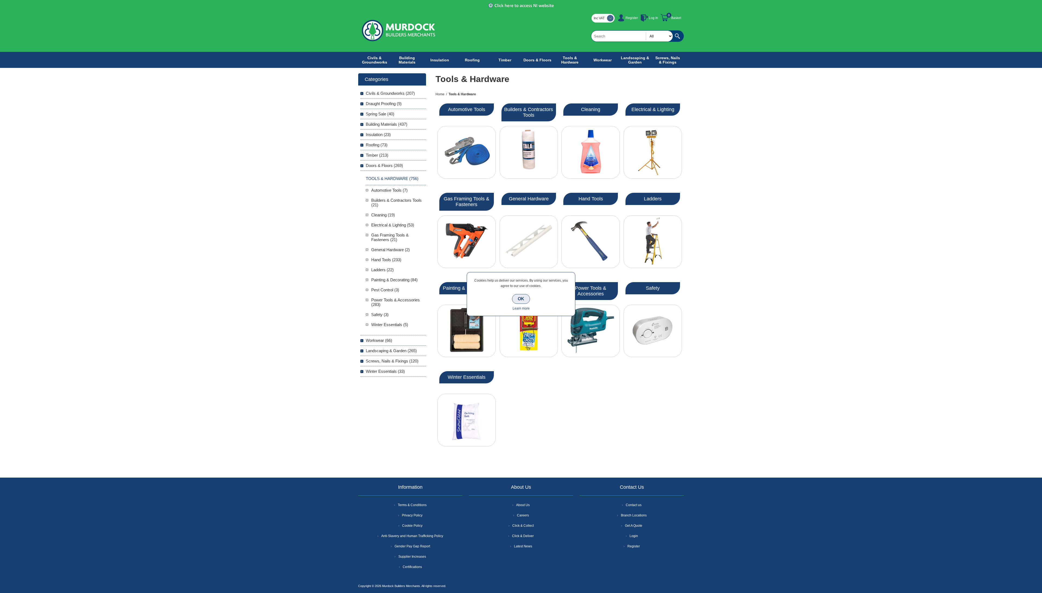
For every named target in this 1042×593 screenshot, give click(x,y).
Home (440, 94)
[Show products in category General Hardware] (529, 242)
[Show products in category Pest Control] (529, 331)
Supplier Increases (412, 557)
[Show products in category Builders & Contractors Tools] (529, 152)
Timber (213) (377, 155)
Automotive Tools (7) (389, 190)
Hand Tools (591, 198)
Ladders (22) (382, 269)
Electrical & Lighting (652, 109)
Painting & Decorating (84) (394, 279)
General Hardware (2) (390, 249)
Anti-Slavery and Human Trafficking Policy (412, 536)
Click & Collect (523, 526)
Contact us (633, 505)
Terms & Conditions (412, 505)
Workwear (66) (379, 340)
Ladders (653, 198)
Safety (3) (380, 314)
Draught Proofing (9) (384, 103)
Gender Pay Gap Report (412, 546)
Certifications (412, 567)
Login (634, 536)
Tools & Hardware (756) (392, 178)
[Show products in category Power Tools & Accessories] (591, 331)
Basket (676, 18)
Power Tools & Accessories (590, 290)
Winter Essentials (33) (385, 371)
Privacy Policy (412, 515)
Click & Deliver (523, 536)
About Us (523, 505)
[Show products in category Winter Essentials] (466, 420)
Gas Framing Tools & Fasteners (466, 201)
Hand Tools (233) (386, 259)
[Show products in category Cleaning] (591, 152)
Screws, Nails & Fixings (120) (392, 361)
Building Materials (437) (386, 124)
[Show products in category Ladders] (653, 242)
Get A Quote (633, 526)
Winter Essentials (466, 377)
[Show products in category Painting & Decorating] (466, 331)
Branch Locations (634, 515)
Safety (653, 288)
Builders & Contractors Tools (528, 112)
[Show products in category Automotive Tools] (466, 152)
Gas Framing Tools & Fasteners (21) (390, 237)
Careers (523, 515)
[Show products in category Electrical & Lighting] (653, 152)
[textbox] (632, 36)
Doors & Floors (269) (384, 165)
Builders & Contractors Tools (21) (396, 202)
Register (631, 18)
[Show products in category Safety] (653, 331)
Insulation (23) (378, 134)
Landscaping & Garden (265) (391, 350)
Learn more (521, 308)
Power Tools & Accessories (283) (395, 302)
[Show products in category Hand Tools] (591, 242)
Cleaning (590, 109)
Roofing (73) (376, 145)
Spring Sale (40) (380, 114)
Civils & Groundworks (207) (390, 93)
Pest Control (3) (385, 290)
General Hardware (529, 198)
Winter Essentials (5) (389, 324)
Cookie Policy (412, 526)
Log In (653, 18)
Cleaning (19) (383, 215)
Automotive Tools (466, 109)
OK (521, 298)
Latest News (523, 546)
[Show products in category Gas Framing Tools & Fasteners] (466, 242)
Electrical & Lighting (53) (392, 225)
